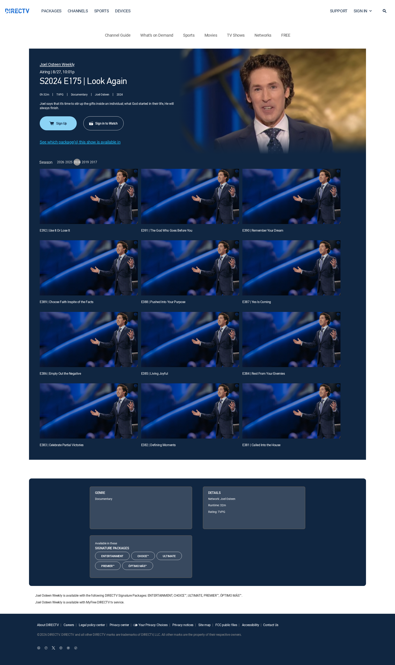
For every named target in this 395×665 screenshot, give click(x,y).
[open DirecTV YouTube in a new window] (68, 648)
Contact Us (270, 625)
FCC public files (226, 625)
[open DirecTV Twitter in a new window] (53, 648)
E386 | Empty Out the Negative (60, 373)
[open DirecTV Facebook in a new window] (46, 648)
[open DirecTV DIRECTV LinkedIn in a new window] (38, 648)
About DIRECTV (48, 625)
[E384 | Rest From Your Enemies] (291, 339)
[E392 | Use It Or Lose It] (89, 196)
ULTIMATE (169, 556)
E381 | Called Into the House (261, 445)
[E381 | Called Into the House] (291, 411)
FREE (285, 35)
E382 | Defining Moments (158, 445)
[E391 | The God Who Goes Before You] (190, 196)
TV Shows (236, 35)
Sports (189, 35)
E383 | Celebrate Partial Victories (62, 445)
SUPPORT (338, 11)
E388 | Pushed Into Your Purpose (163, 302)
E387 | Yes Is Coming (256, 302)
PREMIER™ (107, 566)
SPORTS (101, 11)
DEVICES (122, 11)
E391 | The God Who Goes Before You (166, 230)
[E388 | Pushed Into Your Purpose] (190, 267)
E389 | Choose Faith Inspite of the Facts (66, 302)
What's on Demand (156, 35)
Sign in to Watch (106, 123)
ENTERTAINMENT (112, 556)
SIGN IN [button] (360, 11)
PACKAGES (51, 11)
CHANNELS (78, 11)
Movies (210, 35)
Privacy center (119, 625)
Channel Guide (118, 35)
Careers (68, 625)
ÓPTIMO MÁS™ (137, 566)
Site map (204, 625)
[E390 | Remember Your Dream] (291, 196)
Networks (262, 35)
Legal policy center (91, 625)
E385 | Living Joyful (154, 373)
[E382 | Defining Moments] (190, 411)
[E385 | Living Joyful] (190, 339)
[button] (384, 10)
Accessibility (250, 625)
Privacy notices (182, 625)
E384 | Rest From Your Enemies (263, 373)
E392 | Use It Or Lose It (55, 230)
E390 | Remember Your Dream (262, 230)
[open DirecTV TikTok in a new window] (75, 648)
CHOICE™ (143, 556)
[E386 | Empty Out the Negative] (89, 339)
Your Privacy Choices (153, 625)
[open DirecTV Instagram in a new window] (61, 648)
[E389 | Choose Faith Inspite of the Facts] (89, 267)
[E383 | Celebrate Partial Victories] (89, 411)
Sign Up (61, 123)
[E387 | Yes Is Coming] (291, 267)
